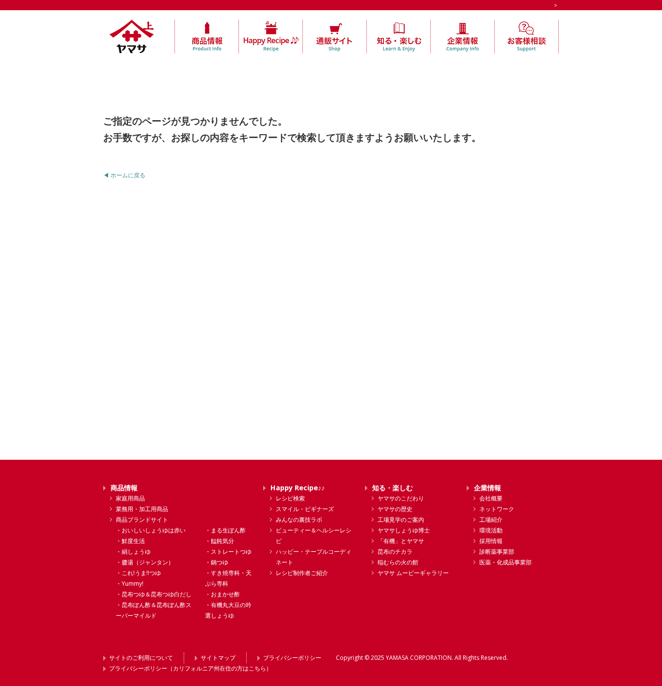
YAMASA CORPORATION (419, 658)
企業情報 (487, 487)
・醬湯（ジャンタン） (145, 562)
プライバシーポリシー (292, 658)
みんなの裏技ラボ (299, 519)
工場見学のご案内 (401, 519)
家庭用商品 (130, 498)
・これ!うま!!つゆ (138, 573)
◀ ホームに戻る (124, 175)
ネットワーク (496, 509)
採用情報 (491, 541)
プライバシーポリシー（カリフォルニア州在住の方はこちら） (190, 668)
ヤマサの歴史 (395, 509)
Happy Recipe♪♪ (297, 487)
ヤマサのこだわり (401, 498)
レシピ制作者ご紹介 (302, 573)
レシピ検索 (290, 498)
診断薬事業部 (496, 551)
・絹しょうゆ (133, 551)
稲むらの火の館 (398, 562)
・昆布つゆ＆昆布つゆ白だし (153, 594)
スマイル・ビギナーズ (305, 509)
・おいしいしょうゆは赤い (151, 530)
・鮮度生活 (130, 541)
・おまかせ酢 (222, 594)
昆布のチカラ (395, 551)
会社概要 (491, 498)
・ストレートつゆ (228, 551)
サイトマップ (218, 658)
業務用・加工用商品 (142, 509)
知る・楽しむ (392, 487)
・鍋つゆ (216, 562)
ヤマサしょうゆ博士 (404, 530)
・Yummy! (129, 583)
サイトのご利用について (141, 658)
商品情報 (124, 487)
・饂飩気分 (219, 541)
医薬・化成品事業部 (505, 562)
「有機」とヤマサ (401, 541)
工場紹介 (491, 519)
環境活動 (491, 530)
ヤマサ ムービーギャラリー (413, 573)
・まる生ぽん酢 (225, 530)
